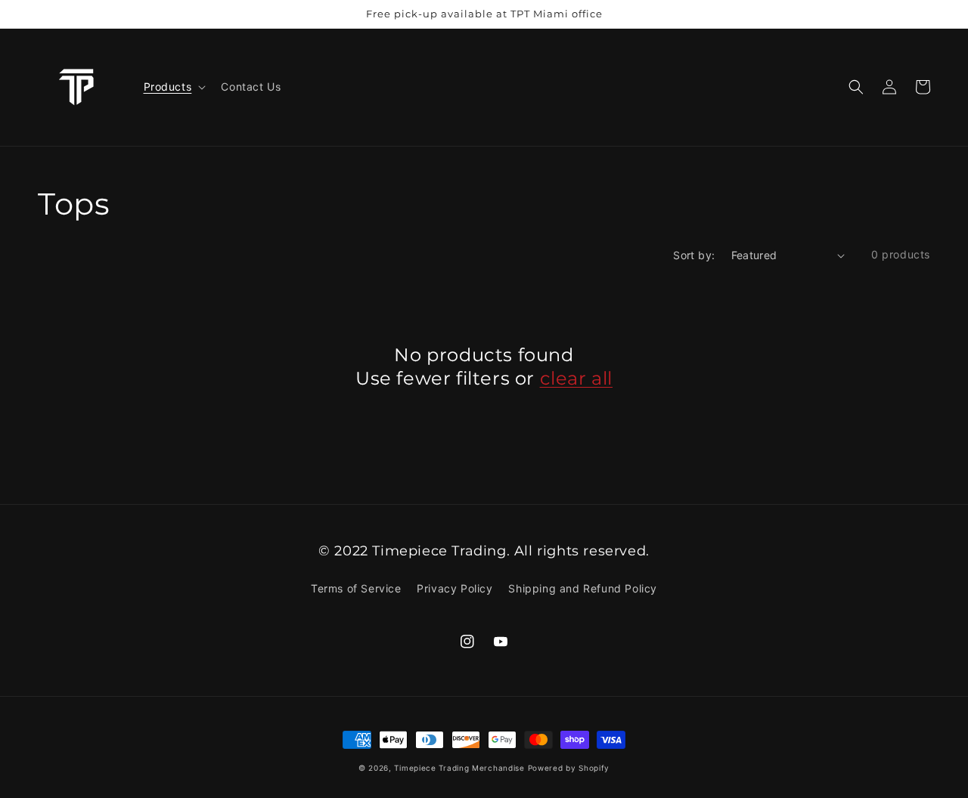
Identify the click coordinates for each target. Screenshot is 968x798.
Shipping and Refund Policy (582, 588)
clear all (576, 378)
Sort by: (694, 255)
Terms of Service (356, 588)
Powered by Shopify (569, 767)
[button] (856, 87)
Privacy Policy (454, 588)
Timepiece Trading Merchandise (459, 767)
